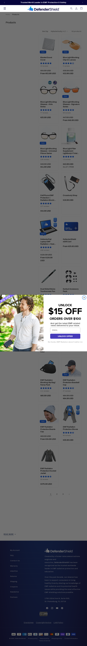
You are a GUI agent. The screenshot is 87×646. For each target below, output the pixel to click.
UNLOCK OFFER (65, 336)
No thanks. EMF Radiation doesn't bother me (65, 342)
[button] (4, 8)
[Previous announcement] (4, 2)
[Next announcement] (82, 2)
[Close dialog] (84, 297)
